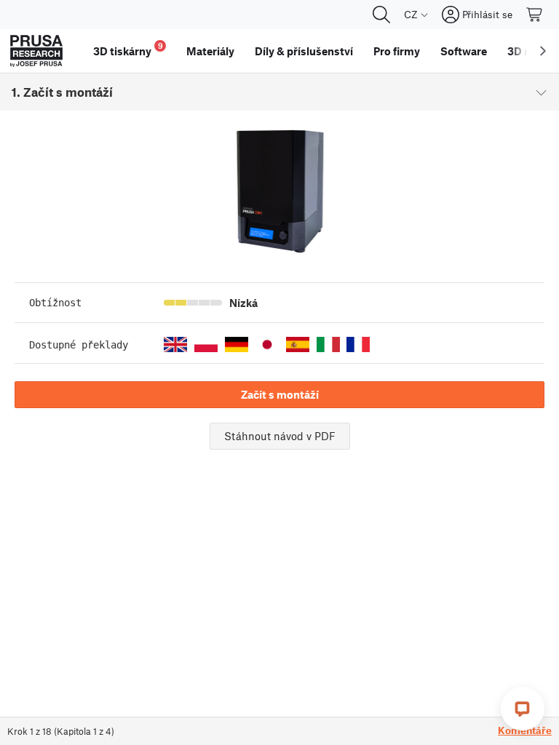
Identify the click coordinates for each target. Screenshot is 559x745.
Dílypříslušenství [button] (304, 50)
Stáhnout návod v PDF (280, 435)
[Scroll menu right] (543, 51)
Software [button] (463, 50)
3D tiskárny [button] (128, 49)
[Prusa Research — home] (36, 51)
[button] (175, 344)
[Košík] (535, 14)
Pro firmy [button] (396, 50)
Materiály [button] (210, 50)
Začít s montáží (280, 394)
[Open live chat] (522, 708)
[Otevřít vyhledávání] (381, 14)
